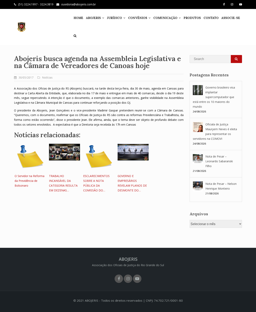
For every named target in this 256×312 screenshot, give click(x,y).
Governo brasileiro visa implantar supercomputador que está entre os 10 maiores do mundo (214, 97)
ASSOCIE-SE (230, 18)
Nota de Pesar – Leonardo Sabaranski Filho (219, 161)
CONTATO (211, 18)
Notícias (47, 77)
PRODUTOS (192, 18)
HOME (78, 18)
